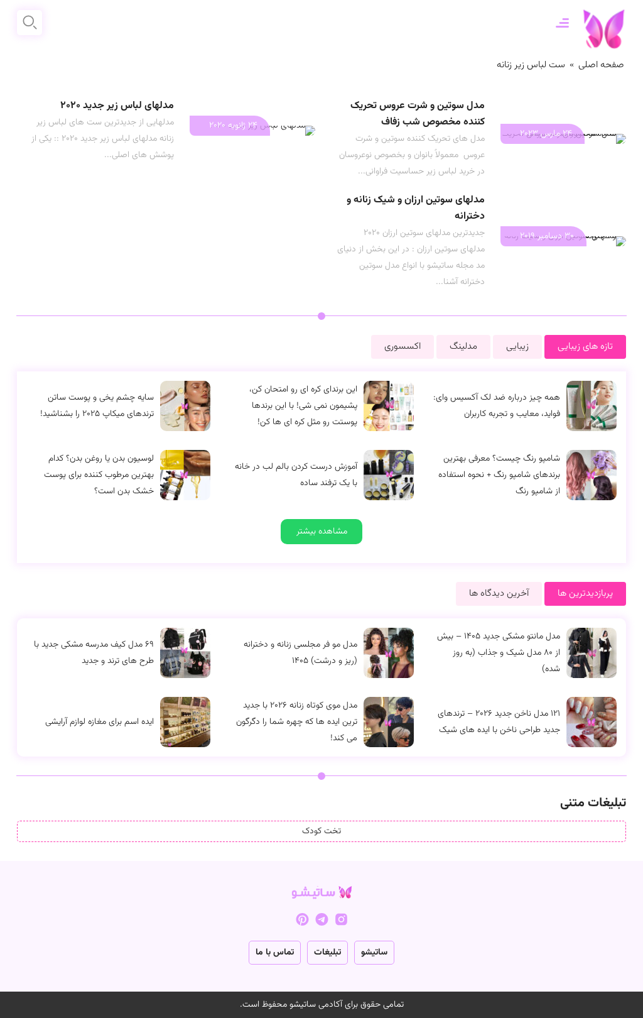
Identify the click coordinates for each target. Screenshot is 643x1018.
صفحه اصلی (601, 65)
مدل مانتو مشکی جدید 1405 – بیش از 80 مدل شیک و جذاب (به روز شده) (498, 653)
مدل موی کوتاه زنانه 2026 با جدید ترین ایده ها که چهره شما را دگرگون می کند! (296, 722)
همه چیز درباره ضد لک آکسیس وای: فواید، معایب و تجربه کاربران (496, 406)
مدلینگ (463, 346)
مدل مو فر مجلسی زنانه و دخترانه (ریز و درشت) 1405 (300, 653)
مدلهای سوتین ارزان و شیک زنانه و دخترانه (416, 208)
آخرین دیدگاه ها (499, 593)
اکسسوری (402, 346)
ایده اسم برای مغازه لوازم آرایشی (99, 722)
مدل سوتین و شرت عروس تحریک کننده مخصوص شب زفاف (417, 114)
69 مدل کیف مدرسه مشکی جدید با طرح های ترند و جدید (94, 653)
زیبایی (517, 346)
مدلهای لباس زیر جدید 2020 (117, 106)
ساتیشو (374, 953)
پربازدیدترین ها (585, 593)
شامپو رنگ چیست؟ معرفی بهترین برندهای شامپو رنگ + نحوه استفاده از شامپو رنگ (499, 475)
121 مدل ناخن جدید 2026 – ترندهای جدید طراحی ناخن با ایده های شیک (499, 722)
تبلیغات (327, 953)
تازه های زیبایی (585, 346)
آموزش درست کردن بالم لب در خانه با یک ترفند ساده (296, 475)
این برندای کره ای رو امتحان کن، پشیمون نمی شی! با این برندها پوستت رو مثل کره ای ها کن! (303, 406)
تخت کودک (321, 831)
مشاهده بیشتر (321, 532)
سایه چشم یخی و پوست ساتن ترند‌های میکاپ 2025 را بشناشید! (97, 406)
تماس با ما (275, 953)
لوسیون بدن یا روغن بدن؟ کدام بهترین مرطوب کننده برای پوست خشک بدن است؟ (99, 475)
